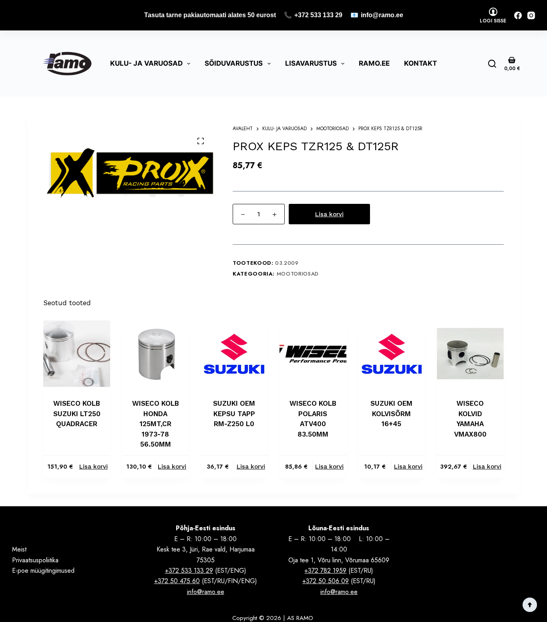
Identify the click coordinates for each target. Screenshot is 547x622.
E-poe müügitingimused (43, 570)
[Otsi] (492, 64)
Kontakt (420, 63)
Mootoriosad (298, 274)
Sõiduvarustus (234, 63)
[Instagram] (531, 15)
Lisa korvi (329, 214)
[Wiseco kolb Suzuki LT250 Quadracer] (76, 353)
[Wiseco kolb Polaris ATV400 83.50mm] (313, 353)
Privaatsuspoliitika (35, 560)
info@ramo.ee (382, 15)
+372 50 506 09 (325, 581)
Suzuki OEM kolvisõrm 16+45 (391, 413)
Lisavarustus (311, 63)
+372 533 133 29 (318, 15)
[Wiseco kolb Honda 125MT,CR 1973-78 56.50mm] (155, 353)
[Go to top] (530, 605)
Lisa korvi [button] (93, 466)
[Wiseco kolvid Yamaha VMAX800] (470, 353)
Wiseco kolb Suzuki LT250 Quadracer (77, 413)
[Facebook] (518, 15)
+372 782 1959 (325, 570)
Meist (19, 549)
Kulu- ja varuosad (146, 63)
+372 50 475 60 (177, 581)
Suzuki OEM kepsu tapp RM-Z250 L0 (234, 413)
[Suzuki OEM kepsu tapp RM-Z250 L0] (234, 353)
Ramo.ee (374, 63)
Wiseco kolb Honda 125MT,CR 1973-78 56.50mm (155, 423)
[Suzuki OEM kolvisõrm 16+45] (391, 353)
